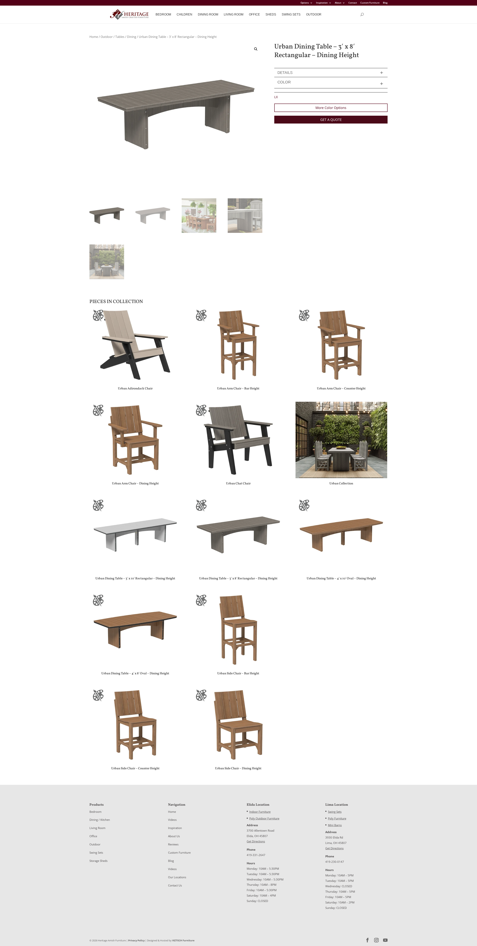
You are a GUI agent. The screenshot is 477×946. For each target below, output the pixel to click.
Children (184, 14)
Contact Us (175, 885)
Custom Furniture (370, 3)
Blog (385, 3)
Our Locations (177, 877)
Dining (131, 37)
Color (284, 82)
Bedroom (163, 14)
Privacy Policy (136, 940)
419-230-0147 (334, 862)
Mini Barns (335, 825)
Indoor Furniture (260, 812)
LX (276, 97)
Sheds (271, 14)
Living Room (233, 14)
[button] (255, 49)
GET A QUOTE (331, 119)
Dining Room (208, 14)
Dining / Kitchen (99, 820)
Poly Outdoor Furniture (264, 818)
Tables (119, 37)
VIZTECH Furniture (183, 940)
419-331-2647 (256, 855)
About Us (174, 836)
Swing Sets (291, 14)
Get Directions (256, 841)
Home (93, 37)
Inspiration (322, 3)
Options (305, 3)
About (338, 3)
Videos (172, 820)
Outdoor (313, 14)
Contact (352, 3)
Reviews (173, 844)
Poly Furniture (337, 818)
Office (254, 14)
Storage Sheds (98, 861)
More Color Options (330, 107)
